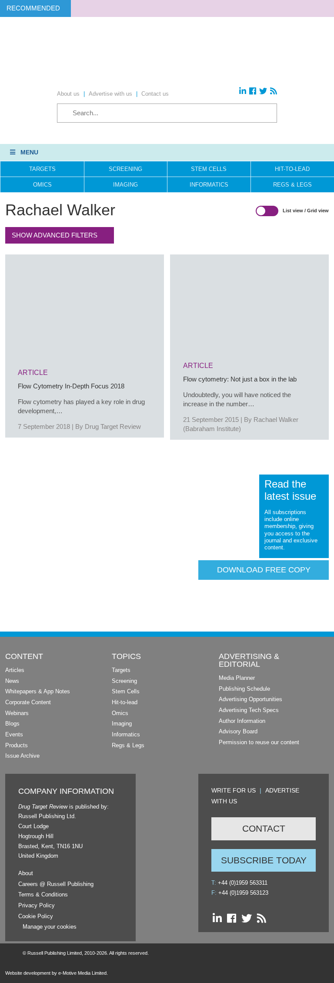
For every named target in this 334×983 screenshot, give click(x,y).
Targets (42, 169)
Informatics (209, 184)
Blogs (12, 723)
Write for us (233, 790)
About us (68, 93)
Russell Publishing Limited (54, 953)
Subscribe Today (264, 860)
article (33, 372)
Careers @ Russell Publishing (56, 884)
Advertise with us (110, 93)
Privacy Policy (36, 905)
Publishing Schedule (244, 688)
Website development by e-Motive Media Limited (56, 973)
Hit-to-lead (124, 702)
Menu (29, 152)
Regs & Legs (128, 745)
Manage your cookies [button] (50, 926)
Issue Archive (22, 755)
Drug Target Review (113, 426)
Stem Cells (209, 169)
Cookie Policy (35, 916)
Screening (125, 169)
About (25, 873)
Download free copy (264, 569)
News (12, 681)
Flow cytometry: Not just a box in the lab (240, 379)
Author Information (242, 721)
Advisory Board (238, 731)
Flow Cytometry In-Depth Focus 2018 (71, 386)
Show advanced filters (54, 235)
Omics (42, 184)
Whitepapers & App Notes (37, 691)
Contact (263, 828)
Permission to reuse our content (259, 742)
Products (16, 745)
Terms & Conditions (43, 894)
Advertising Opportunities (250, 699)
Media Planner (237, 678)
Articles (14, 670)
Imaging (125, 184)
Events (14, 734)
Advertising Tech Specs (249, 710)
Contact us (155, 93)
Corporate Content (28, 702)
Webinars (17, 713)
